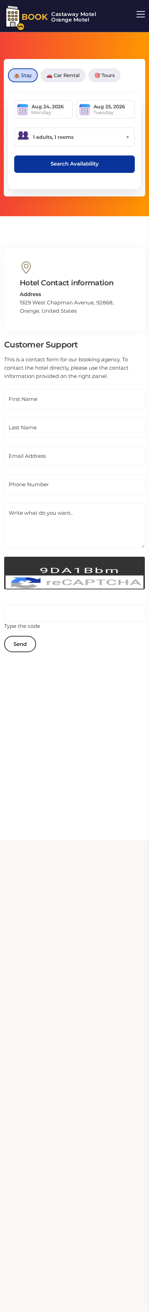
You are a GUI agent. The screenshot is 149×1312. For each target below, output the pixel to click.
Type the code (22, 626)
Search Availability (75, 163)
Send (20, 644)
